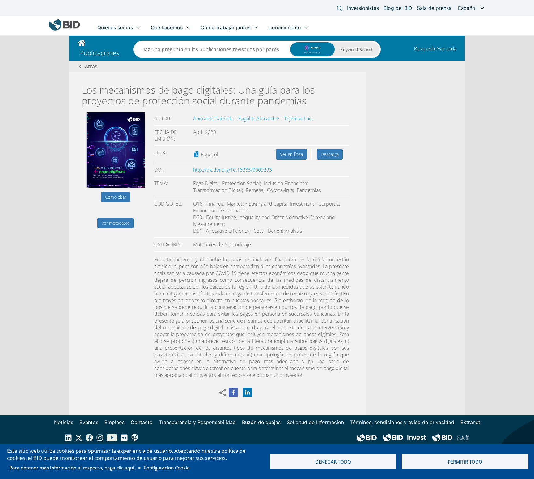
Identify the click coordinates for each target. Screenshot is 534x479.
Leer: (160, 152)
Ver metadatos (115, 223)
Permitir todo (465, 462)
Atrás (91, 66)
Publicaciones (99, 53)
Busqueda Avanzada (435, 48)
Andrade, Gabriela (214, 118)
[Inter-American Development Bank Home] (64, 29)
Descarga (330, 154)
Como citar (115, 197)
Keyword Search (357, 49)
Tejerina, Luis (298, 118)
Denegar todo (333, 462)
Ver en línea (291, 154)
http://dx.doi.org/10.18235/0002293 (232, 169)
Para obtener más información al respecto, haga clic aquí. (72, 467)
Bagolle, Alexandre (259, 118)
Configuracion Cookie (167, 467)
